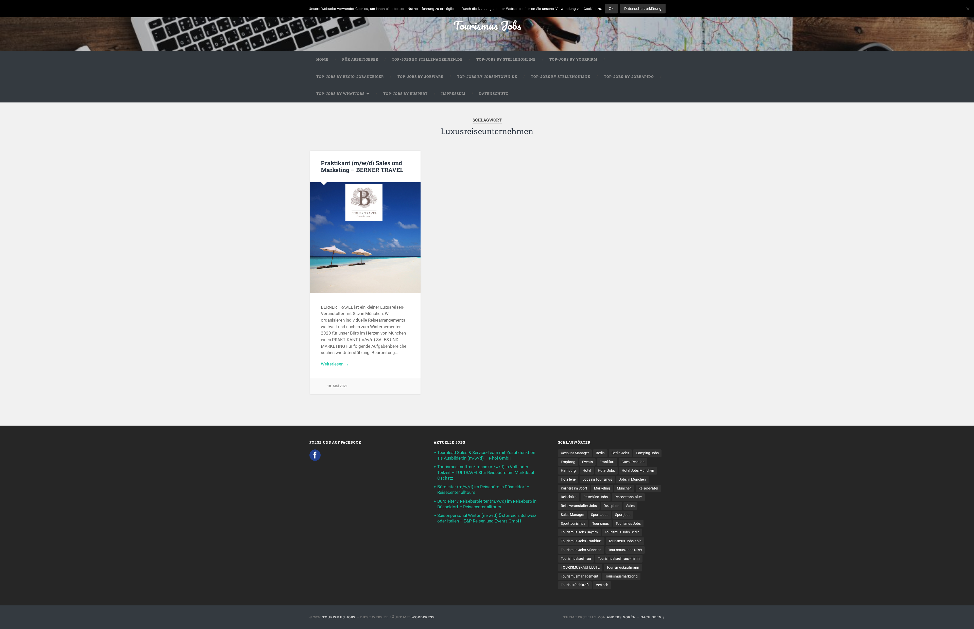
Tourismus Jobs (487, 25)
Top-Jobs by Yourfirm (573, 59)
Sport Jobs (599, 515)
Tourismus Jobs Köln (624, 541)
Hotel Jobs (606, 470)
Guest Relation (633, 462)
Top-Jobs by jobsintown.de (487, 76)
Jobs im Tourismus (597, 479)
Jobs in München (632, 479)
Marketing (602, 488)
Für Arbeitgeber (360, 59)
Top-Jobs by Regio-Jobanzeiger (350, 76)
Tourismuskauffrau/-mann (619, 558)
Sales (630, 506)
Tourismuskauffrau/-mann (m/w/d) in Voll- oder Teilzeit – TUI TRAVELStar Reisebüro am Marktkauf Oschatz (485, 472)
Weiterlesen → (335, 363)
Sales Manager (572, 515)
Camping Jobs (647, 453)
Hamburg (568, 470)
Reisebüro (569, 497)
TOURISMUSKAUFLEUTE (580, 567)
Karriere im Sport (574, 488)
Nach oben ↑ (652, 617)
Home (322, 59)
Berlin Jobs (620, 453)
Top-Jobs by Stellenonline (506, 59)
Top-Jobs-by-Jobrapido (629, 76)
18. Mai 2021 (337, 386)
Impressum (453, 93)
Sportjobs (622, 515)
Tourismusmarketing (621, 576)
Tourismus (600, 523)
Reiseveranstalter (628, 497)
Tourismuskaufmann (622, 567)
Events (587, 462)
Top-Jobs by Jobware (420, 76)
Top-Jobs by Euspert (405, 93)
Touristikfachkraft (575, 585)
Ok (611, 8)
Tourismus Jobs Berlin (622, 532)
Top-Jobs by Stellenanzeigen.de (427, 59)
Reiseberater (648, 488)
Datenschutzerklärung (643, 8)
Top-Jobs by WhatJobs (340, 93)
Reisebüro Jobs (595, 497)
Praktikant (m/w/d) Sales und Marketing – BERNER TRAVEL (362, 166)
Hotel (587, 470)
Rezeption (611, 506)
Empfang (568, 462)
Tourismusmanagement (579, 576)
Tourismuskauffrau (576, 558)
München (624, 488)
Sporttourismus (573, 523)
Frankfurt (607, 462)
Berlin (600, 453)
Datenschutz (493, 93)
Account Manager (575, 453)
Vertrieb (602, 585)
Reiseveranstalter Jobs (579, 506)
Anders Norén (621, 617)
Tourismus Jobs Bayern (579, 532)
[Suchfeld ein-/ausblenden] (656, 93)
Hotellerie (568, 479)
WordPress (422, 617)
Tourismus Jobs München (581, 550)
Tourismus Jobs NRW (625, 550)
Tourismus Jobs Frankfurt (581, 541)
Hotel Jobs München (638, 470)
